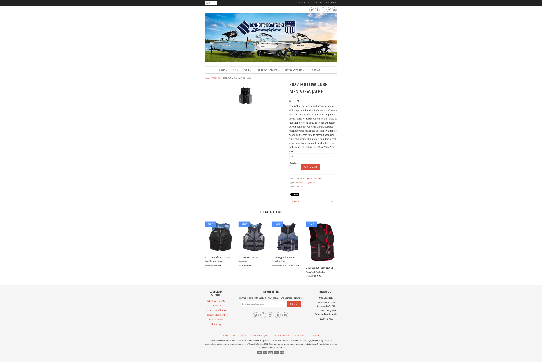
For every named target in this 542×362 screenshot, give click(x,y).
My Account (304, 3)
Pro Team (300, 335)
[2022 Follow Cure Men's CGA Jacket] (245, 107)
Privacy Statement (216, 315)
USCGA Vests (216, 78)
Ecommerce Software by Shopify (271, 347)
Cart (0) (320, 3)
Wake (247, 70)
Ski (235, 70)
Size (291, 151)
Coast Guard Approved (305, 182)
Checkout (331, 3)
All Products (305, 178)
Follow (300, 186)
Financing (216, 324)
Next (333, 201)
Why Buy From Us (216, 301)
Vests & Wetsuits (294, 70)
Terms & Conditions (216, 310)
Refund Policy (216, 319)
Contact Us (216, 306)
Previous (295, 201)
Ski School (316, 70)
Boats (223, 70)
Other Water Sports (268, 70)
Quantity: (293, 163)
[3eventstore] (271, 38)
